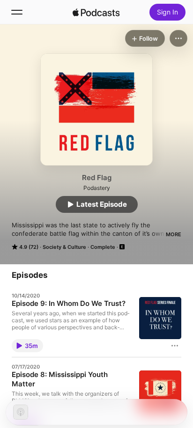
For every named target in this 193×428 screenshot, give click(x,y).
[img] (96, 12)
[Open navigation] (17, 12)
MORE (173, 234)
